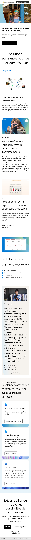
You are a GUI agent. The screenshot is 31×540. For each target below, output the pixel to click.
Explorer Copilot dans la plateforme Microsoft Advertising (8, 227)
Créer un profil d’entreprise (13, 421)
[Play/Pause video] (26, 121)
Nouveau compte (11, 453)
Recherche (15, 71)
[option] (15, 329)
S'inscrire (7, 526)
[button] (11, 373)
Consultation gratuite (19, 527)
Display (24, 71)
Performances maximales (6, 71)
